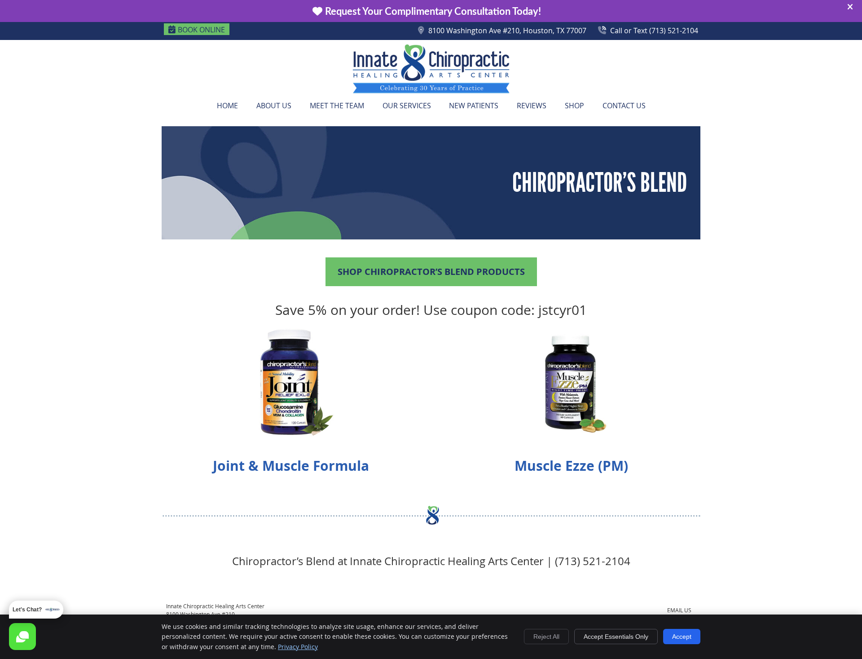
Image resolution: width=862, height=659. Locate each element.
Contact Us (624, 106)
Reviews (531, 106)
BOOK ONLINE (201, 30)
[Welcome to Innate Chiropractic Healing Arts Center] (431, 91)
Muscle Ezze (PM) (571, 465)
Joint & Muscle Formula (291, 465)
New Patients (473, 106)
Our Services (407, 106)
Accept (681, 636)
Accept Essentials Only (616, 636)
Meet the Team (337, 106)
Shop (574, 106)
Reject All (546, 636)
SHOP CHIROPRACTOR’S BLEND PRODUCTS (431, 271)
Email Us (679, 610)
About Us (273, 106)
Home (227, 106)
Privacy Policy (298, 646)
